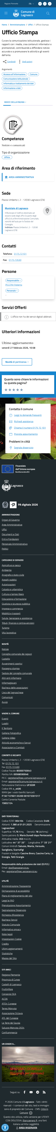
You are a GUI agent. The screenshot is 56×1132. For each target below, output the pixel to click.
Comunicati (7, 697)
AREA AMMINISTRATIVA (21, 177)
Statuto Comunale (11, 924)
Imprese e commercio (12, 608)
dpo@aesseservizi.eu (18, 868)
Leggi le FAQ (8, 900)
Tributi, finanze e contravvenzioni (18, 623)
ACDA (5, 999)
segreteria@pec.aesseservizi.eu (21, 871)
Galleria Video (8, 738)
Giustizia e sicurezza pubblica (16, 604)
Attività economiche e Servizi (16, 742)
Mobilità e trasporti (11, 613)
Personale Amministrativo (14, 544)
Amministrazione (17, 24)
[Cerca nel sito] (48, 13)
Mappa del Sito (9, 958)
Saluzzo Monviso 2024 (13, 1027)
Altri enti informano (11, 678)
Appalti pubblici (9, 579)
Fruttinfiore (7, 989)
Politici (5, 549)
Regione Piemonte (11, 3)
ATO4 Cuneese (9, 1003)
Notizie (5, 649)
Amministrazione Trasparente (16, 886)
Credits (5, 944)
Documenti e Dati (10, 534)
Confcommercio (9, 1032)
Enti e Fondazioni (10, 539)
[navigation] (6, 13)
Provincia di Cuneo (11, 979)
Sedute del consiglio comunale (17, 673)
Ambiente (6, 570)
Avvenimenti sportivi (12, 663)
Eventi (5, 718)
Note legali (7, 934)
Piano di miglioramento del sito (17, 895)
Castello (6, 659)
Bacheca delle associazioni (15, 687)
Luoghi (5, 723)
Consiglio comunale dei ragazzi (17, 654)
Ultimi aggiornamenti (12, 948)
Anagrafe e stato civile (13, 575)
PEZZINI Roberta (13, 285)
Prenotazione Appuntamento (16, 905)
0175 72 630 (12, 767)
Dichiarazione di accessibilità (16, 891)
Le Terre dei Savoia (11, 1023)
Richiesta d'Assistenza (13, 915)
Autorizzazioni (9, 584)
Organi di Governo (11, 520)
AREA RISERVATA (28, 1127)
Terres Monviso (9, 1008)
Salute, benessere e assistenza (17, 618)
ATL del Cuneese (10, 1018)
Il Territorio (7, 728)
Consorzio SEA (9, 994)
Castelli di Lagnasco (11, 984)
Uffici (30, 24)
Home (4, 24)
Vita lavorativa (9, 632)
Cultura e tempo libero (13, 594)
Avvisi (5, 702)
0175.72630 (15, 260)
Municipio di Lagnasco (16, 208)
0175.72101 (20, 254)
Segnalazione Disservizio (14, 910)
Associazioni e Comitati (13, 747)
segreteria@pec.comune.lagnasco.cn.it (27, 778)
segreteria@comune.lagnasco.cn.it (25, 781)
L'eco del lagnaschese (12, 692)
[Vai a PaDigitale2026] (20, 504)
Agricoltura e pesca (11, 565)
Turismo (5, 628)
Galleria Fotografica (11, 733)
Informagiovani (9, 683)
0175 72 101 (12, 763)
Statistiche (7, 953)
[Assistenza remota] (31, 1112)
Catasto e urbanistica (12, 589)
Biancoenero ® (30, 1120)
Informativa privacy (11, 929)
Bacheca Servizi (9, 920)
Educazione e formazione (14, 599)
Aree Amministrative (12, 524)
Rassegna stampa (11, 668)
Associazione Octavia (12, 1013)
